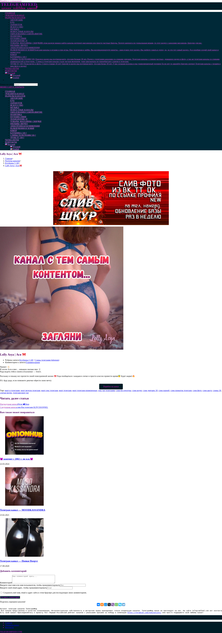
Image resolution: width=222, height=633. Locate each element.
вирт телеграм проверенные (84, 390)
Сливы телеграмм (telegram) (47, 360)
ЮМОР (13, 130)
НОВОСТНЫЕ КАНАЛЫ (21, 110)
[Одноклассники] (102, 604)
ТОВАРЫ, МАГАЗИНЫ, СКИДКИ (25, 121)
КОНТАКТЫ (11, 142)
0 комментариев (33, 362)
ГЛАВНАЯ (10, 91)
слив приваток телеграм (181, 390)
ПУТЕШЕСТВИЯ (18, 117)
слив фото (197, 390)
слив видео (137, 390)
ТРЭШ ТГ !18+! (17, 137)
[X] (109, 604)
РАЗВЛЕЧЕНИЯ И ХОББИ (22, 128)
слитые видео (6, 393)
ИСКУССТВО (16, 105)
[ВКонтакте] (98, 604)
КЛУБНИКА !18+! (18, 133)
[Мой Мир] (105, 604)
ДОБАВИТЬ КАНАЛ (14, 94)
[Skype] (120, 604)
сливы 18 (217, 390)
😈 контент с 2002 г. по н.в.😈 (16, 459)
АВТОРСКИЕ (16, 98)
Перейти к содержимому (11, 1)
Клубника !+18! (26, 360)
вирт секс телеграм (49, 390)
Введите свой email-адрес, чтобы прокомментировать (23, 588)
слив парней (164, 390)
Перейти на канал (111, 386)
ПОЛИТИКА (16, 114)
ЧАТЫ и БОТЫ (12, 140)
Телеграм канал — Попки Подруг (19, 561)
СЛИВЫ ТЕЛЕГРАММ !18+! (23, 135)
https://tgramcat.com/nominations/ (144, 613)
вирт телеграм (65, 390)
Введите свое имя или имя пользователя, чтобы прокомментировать (30, 585)
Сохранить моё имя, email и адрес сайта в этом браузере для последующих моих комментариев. (45, 593)
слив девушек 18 (150, 390)
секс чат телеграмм (106, 390)
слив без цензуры (123, 390)
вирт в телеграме (12, 390)
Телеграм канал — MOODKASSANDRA (22, 510)
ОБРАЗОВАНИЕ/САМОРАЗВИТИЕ (26, 112)
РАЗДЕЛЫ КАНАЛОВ (15, 96)
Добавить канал (12, 625)
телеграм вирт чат (21, 393)
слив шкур (207, 390)
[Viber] (112, 604)
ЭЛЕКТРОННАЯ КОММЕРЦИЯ (25, 126)
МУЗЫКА (14, 107)
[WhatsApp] (116, 604)
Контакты (9, 627)
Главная (8, 623)
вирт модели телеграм (30, 390)
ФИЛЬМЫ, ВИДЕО (19, 124)
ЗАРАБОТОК (16, 103)
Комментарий (6, 583)
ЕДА (12, 100)
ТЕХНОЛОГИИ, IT (18, 119)
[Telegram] (123, 604)
